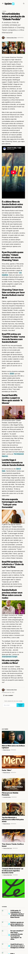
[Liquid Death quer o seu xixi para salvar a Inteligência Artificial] (4, 946)
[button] (3, 3)
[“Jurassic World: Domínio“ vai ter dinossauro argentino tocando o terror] (13, 860)
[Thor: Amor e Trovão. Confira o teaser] (13, 835)
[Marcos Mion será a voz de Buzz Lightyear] (13, 737)
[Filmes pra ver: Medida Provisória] (13, 784)
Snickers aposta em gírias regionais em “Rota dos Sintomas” (17, 924)
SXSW (12, 373)
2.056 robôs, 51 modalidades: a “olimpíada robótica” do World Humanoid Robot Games (17, 914)
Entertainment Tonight (9, 656)
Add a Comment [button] (9, 695)
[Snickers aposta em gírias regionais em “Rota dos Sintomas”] (4, 924)
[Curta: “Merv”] (13, 761)
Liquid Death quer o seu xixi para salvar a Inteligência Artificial (17, 945)
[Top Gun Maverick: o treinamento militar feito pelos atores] (13, 809)
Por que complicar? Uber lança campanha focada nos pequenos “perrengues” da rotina (16, 935)
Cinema (4, 11)
